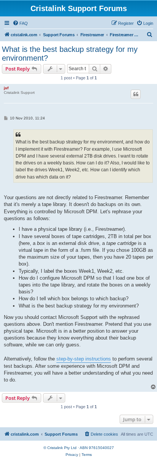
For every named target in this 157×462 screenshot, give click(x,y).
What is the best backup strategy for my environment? (70, 53)
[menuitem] (20, 23)
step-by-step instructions (83, 359)
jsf (6, 88)
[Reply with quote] (136, 94)
